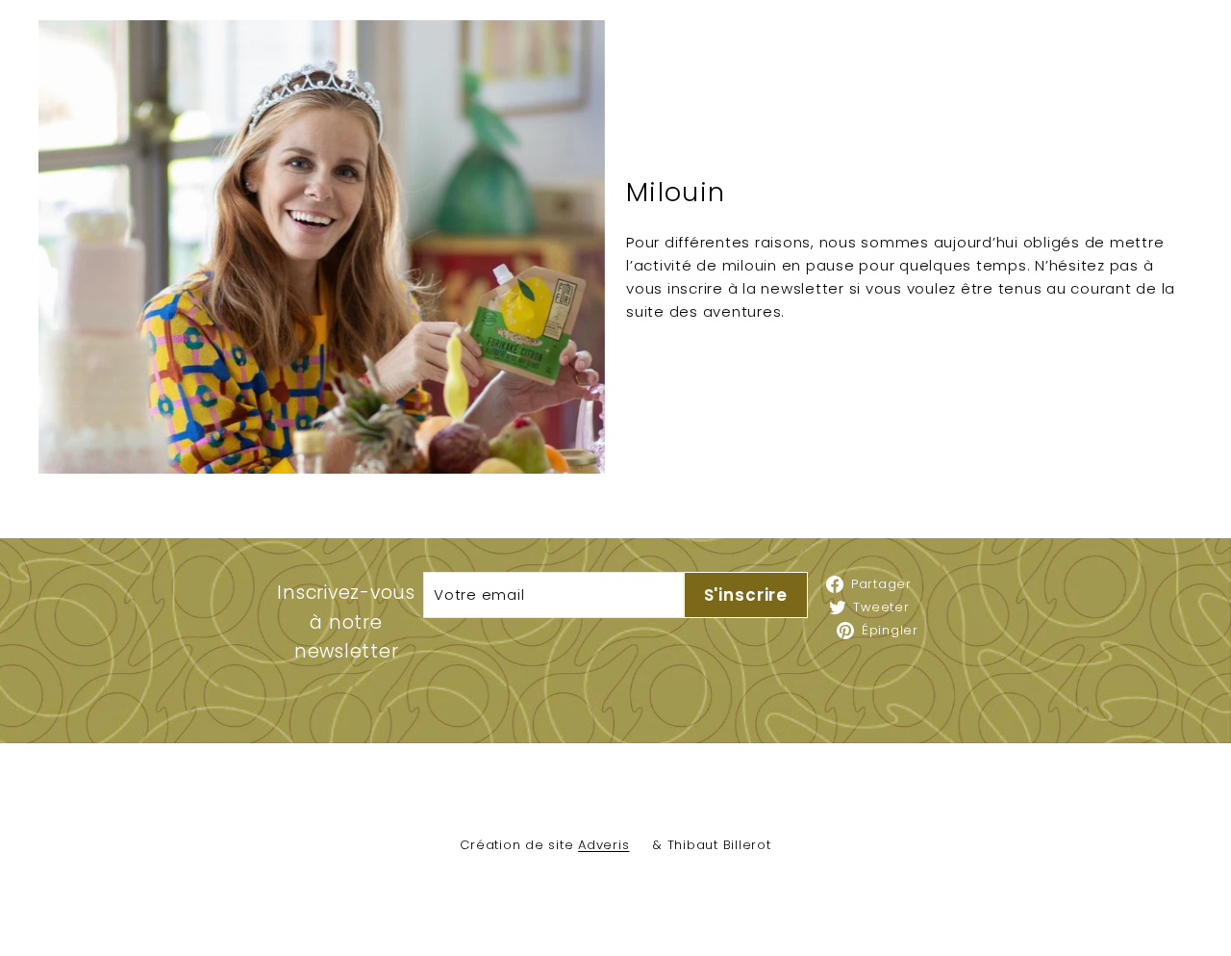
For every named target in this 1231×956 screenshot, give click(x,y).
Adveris (603, 845)
